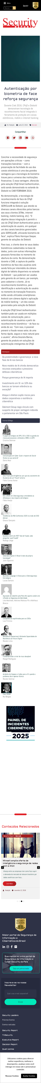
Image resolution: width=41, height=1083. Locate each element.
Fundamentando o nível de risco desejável (17, 656)
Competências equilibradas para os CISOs (17, 618)
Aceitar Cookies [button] (29, 1076)
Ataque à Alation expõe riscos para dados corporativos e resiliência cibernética (18, 398)
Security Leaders (10, 1015)
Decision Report (9, 1044)
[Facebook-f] (11, 946)
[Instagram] (7, 946)
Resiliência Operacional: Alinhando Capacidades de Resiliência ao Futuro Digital (20, 637)
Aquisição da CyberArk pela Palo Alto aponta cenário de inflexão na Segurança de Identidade (21, 597)
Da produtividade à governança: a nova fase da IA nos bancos (20, 358)
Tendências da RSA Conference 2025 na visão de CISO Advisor (21, 517)
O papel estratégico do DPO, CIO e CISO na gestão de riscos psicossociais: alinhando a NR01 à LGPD (21, 437)
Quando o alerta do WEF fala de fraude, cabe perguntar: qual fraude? (18, 537)
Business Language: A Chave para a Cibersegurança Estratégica (20, 577)
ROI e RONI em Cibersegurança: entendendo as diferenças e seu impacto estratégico (18, 497)
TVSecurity (7, 1035)
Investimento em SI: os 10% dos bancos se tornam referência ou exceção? (17, 386)
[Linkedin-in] (3, 946)
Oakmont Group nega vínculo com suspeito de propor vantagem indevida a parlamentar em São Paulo (20, 410)
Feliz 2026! (7, 694)
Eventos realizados (8, 1024)
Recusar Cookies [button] (12, 1076)
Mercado (34, 125)
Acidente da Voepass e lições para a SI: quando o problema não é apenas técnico (19, 675)
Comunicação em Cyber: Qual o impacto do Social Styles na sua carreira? (19, 456)
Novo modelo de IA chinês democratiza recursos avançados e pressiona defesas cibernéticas (20, 368)
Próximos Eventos (8, 1020)
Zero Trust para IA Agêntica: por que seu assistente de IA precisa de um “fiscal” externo (21, 477)
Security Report (10, 1030)
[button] (7, 3)
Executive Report (10, 1040)
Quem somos (8, 1049)
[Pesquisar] (14, 8)
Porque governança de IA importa (17, 377)
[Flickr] (15, 946)
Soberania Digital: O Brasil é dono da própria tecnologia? (18, 557)
